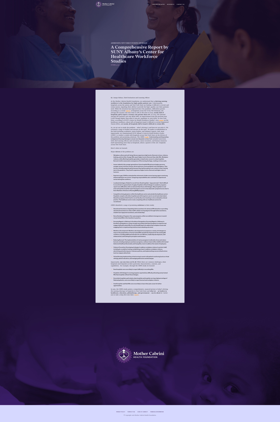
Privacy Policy (120, 411)
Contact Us (180, 4)
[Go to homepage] (105, 4)
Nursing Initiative (159, 4)
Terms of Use (131, 411)
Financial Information (157, 411)
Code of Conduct (142, 411)
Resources (170, 4)
